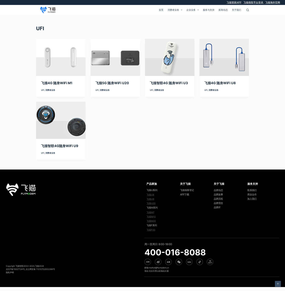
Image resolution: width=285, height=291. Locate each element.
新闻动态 (223, 9)
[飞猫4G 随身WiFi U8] (224, 57)
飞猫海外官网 (272, 2)
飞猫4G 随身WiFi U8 (220, 83)
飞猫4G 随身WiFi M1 (56, 83)
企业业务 (191, 9)
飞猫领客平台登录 (253, 2)
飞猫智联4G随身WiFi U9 (59, 146)
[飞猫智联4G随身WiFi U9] (61, 120)
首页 (161, 9)
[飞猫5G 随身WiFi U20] (115, 57)
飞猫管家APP (234, 2)
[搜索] (247, 10)
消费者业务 (50, 90)
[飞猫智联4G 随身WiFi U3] (169, 57)
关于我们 (236, 9)
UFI (42, 90)
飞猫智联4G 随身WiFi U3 (169, 83)
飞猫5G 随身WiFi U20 (112, 83)
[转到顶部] (278, 284)
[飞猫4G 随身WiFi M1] (61, 57)
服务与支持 (208, 9)
